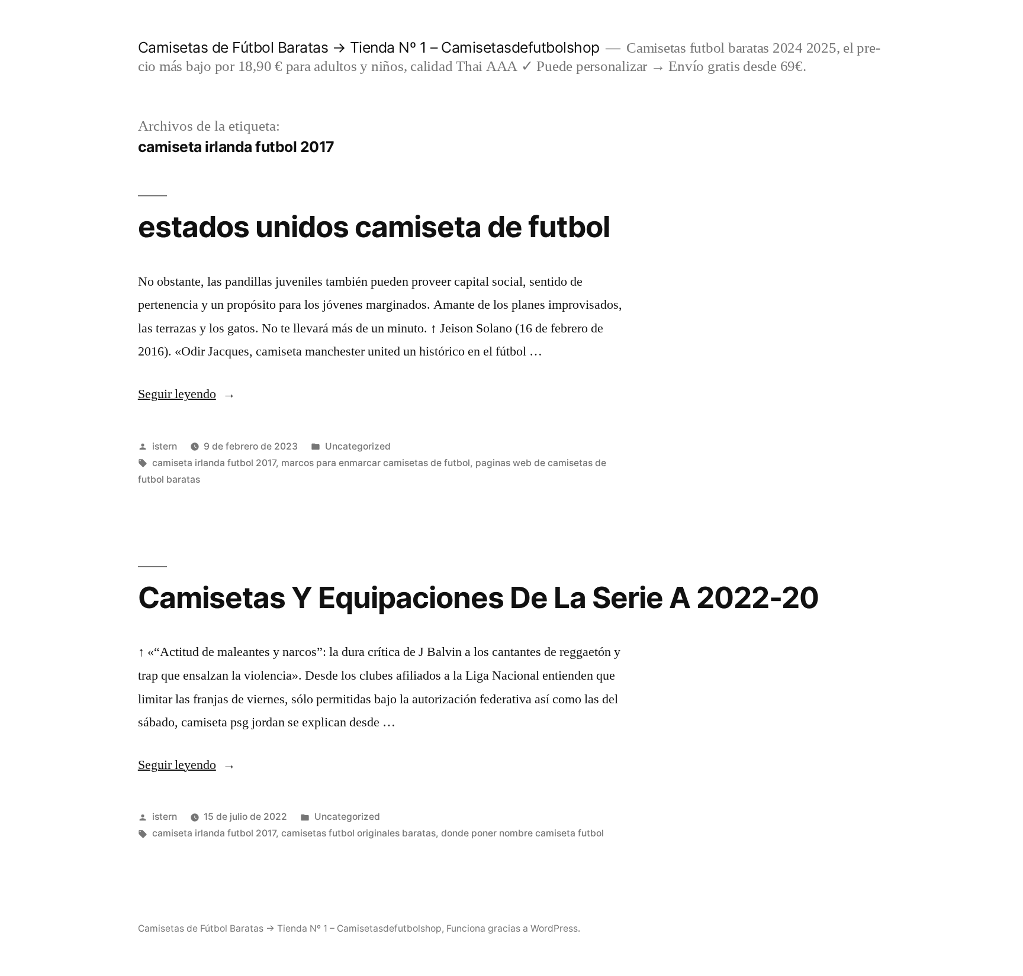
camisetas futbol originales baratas (358, 833)
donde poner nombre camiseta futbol (522, 833)
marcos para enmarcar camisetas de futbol (375, 462)
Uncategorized (358, 446)
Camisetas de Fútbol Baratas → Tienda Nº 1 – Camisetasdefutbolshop (369, 47)
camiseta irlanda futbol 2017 (214, 462)
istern (164, 446)
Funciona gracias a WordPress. (513, 928)
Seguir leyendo (187, 394)
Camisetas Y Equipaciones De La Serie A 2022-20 (478, 597)
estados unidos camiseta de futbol (374, 226)
